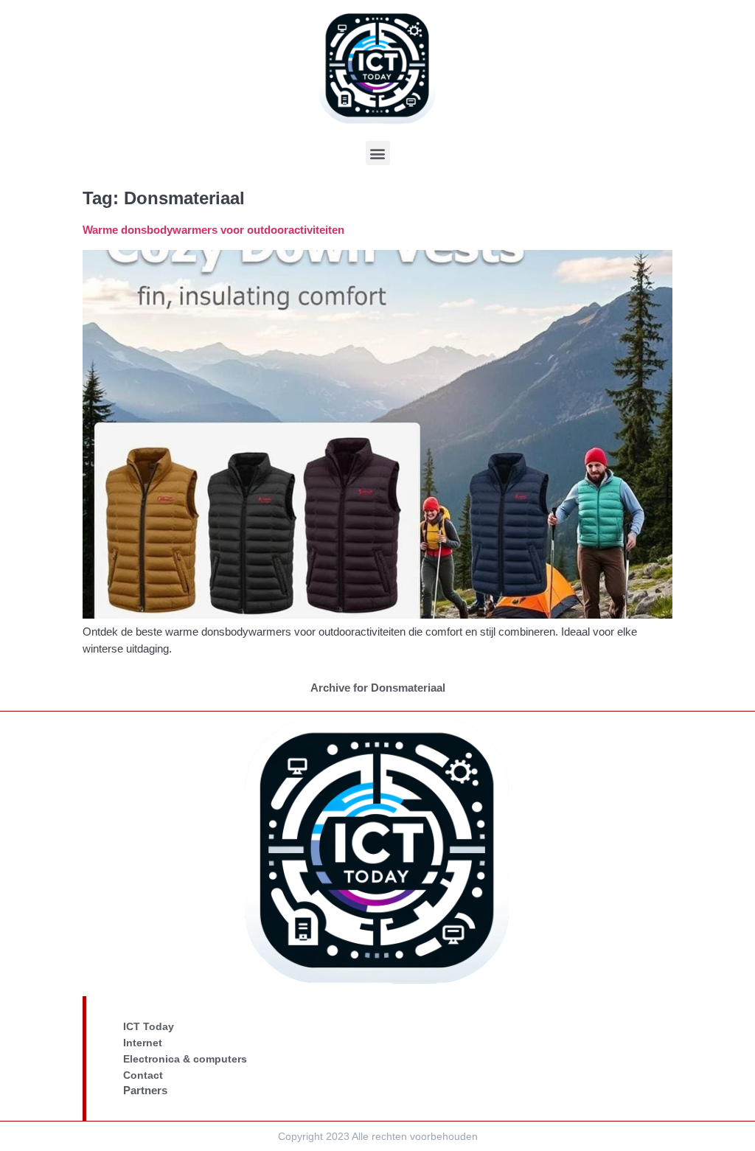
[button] (378, 153)
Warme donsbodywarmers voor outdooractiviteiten (213, 229)
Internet (142, 1043)
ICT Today (148, 1026)
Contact (143, 1075)
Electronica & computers (185, 1059)
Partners (145, 1090)
